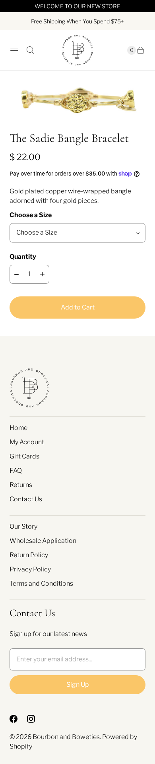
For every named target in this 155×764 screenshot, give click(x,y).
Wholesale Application (43, 540)
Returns (21, 485)
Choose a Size (31, 215)
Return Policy (29, 555)
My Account (27, 442)
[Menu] (14, 50)
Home (18, 428)
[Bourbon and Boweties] (77, 50)
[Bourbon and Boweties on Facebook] (18, 719)
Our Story (23, 526)
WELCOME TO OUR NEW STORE (77, 6)
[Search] (30, 50)
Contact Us (26, 499)
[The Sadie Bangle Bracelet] (77, 100)
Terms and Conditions (41, 583)
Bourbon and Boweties (66, 737)
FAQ (16, 470)
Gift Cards (24, 456)
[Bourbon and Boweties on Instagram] (36, 719)
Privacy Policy (30, 569)
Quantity (23, 256)
